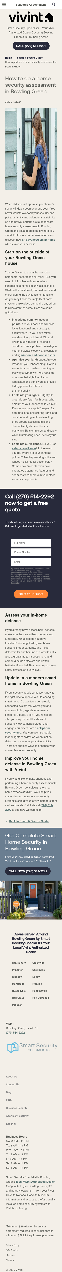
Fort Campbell (40, 997)
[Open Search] (53, 4)
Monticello (18, 983)
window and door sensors (38, 355)
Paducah (17, 1004)
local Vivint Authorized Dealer (35, 1182)
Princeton (17, 969)
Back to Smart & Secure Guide (29, 821)
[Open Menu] (4, 4)
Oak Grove (18, 997)
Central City (19, 962)
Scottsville (38, 969)
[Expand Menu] (37, 24)
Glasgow (17, 976)
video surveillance (24, 448)
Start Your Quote (31, 594)
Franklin (37, 983)
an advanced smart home (38, 239)
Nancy (36, 976)
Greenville (38, 962)
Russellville (19, 990)
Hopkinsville (39, 990)
